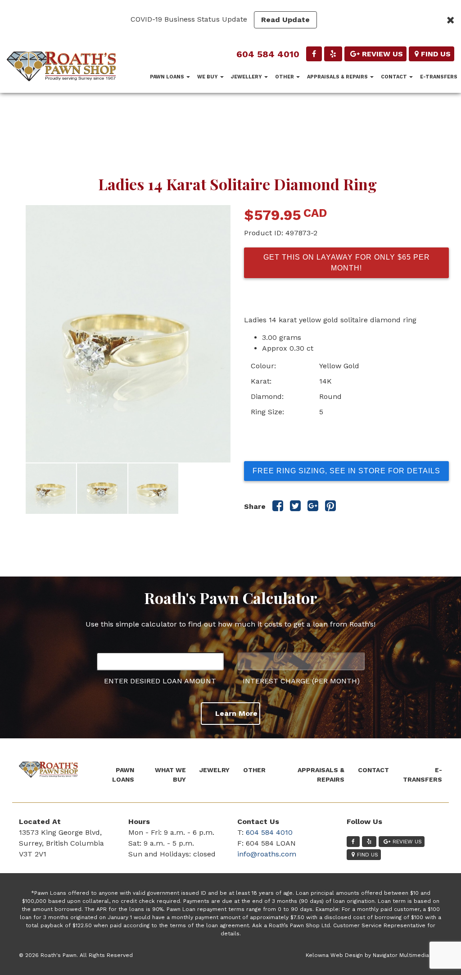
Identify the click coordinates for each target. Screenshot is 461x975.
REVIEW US (382, 54)
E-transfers (438, 77)
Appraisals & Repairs (338, 77)
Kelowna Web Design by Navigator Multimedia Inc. (373, 955)
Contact (394, 77)
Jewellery (247, 77)
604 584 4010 (267, 54)
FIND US (436, 54)
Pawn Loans (167, 77)
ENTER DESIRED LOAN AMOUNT (160, 681)
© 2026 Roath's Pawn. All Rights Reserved (76, 955)
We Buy (208, 77)
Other (285, 77)
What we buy (170, 774)
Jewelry (214, 770)
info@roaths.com (266, 854)
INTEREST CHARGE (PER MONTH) (301, 681)
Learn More (236, 713)
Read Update (285, 19)
